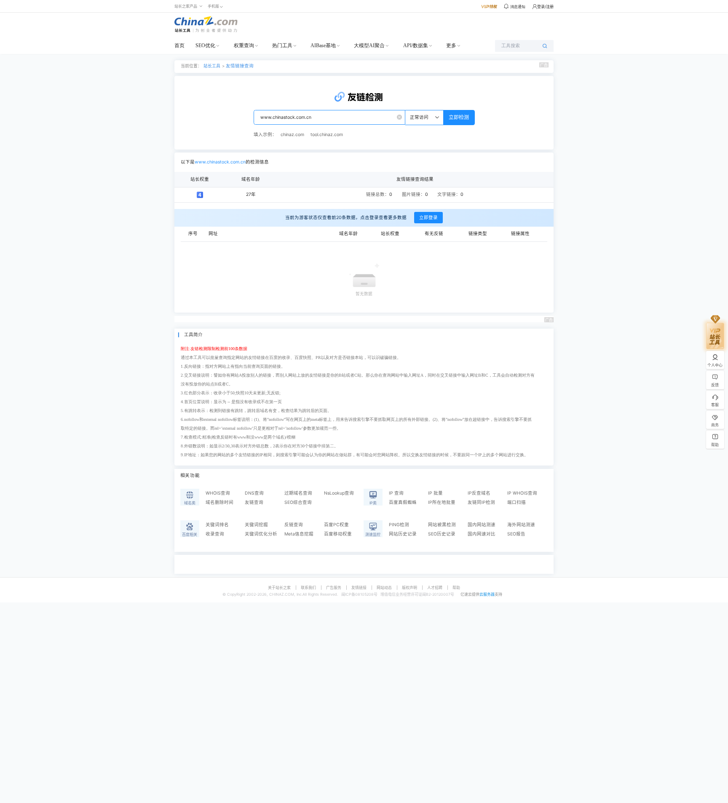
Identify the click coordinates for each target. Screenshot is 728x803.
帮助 (456, 587)
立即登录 (428, 217)
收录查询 (215, 534)
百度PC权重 (336, 524)
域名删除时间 (219, 502)
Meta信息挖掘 (298, 534)
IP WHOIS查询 (522, 493)
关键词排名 (217, 524)
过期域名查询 (298, 493)
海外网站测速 (521, 524)
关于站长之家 (279, 587)
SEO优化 (205, 45)
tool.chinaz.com (326, 134)
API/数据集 (415, 45)
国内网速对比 (481, 534)
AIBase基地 (323, 45)
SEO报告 (516, 534)
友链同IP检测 (481, 502)
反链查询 (293, 524)
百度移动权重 (338, 534)
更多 (451, 45)
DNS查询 (254, 493)
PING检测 (399, 524)
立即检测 (459, 117)
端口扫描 (516, 502)
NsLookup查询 (339, 493)
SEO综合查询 (298, 502)
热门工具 (282, 45)
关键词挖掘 (256, 524)
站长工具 (211, 66)
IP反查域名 (479, 493)
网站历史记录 (403, 534)
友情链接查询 (240, 66)
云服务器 (487, 594)
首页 (179, 45)
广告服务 (333, 587)
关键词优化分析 (261, 534)
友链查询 (254, 502)
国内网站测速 (481, 524)
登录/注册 (545, 6)
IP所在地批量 (441, 502)
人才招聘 (434, 587)
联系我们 (308, 587)
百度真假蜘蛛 (403, 502)
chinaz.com (292, 134)
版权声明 (409, 587)
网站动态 (384, 587)
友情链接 (359, 587)
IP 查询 (396, 493)
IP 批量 (435, 493)
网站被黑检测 (442, 524)
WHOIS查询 (218, 493)
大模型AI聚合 (369, 45)
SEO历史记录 (441, 534)
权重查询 (244, 45)
